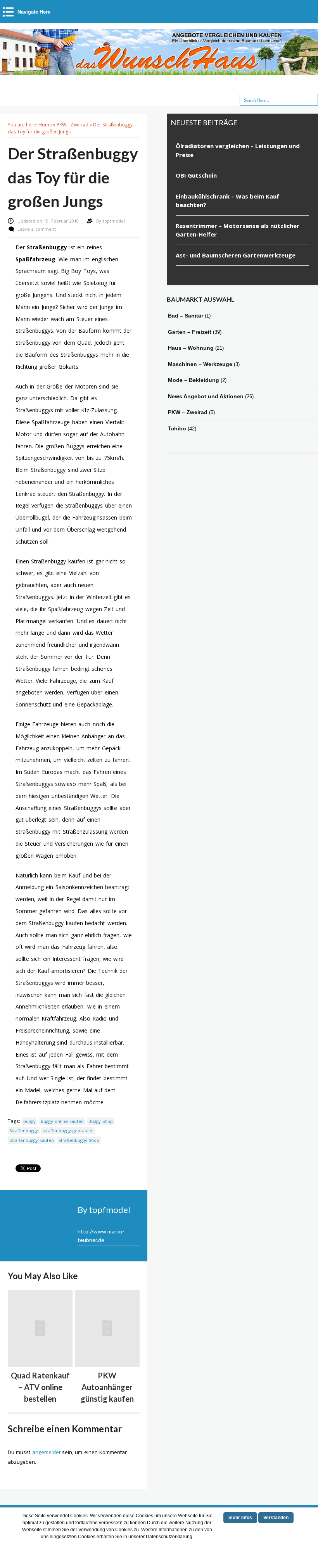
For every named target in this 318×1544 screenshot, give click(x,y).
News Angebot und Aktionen (206, 396)
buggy (29, 1121)
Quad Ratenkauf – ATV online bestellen (40, 1387)
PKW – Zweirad (187, 412)
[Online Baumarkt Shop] (159, 71)
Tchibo (177, 428)
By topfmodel (104, 1209)
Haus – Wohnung (191, 348)
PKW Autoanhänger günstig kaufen (107, 1387)
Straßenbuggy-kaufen (31, 1140)
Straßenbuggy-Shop (79, 1140)
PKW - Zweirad (72, 124)
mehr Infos (240, 1517)
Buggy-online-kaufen (62, 1121)
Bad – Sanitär (185, 316)
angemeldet (46, 1452)
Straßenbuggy (23, 1130)
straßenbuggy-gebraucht (68, 1130)
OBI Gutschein (196, 175)
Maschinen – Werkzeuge (200, 364)
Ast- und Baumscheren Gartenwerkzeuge (236, 255)
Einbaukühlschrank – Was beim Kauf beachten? (227, 200)
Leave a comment (36, 229)
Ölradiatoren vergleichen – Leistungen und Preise (238, 150)
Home (45, 124)
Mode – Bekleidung (193, 380)
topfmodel (114, 221)
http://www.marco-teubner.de (101, 1235)
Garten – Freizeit (189, 332)
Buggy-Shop (100, 1121)
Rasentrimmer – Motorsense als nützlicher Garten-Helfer (237, 230)
